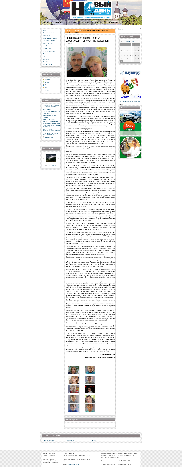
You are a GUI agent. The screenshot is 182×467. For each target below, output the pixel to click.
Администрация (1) (49, 440)
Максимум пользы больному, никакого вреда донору (51, 105)
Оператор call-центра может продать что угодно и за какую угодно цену (52, 125)
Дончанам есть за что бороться (49, 116)
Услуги (47, 85)
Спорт (45, 56)
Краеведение (47, 48)
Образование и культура (50, 38)
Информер (46, 62)
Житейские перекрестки (50, 46)
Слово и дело (47, 109)
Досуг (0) (94, 440)
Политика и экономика (49, 33)
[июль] (121, 41)
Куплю (47, 82)
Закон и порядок (48, 43)
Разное (47, 90)
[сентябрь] (138, 41)
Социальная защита (49, 40)
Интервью (46, 54)
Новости (45, 30)
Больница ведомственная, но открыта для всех (51, 112)
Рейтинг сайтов (47, 64)
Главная (68, 30)
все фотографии (52, 165)
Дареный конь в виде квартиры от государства (50, 120)
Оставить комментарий (73, 425)
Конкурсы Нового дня (49, 51)
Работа (47, 87)
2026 (132, 41)
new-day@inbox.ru (73, 464)
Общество (46, 59)
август (128, 41)
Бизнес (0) (70, 440)
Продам (47, 79)
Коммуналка (46, 35)
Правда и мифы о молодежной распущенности (51, 129)
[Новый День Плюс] (91, 19)
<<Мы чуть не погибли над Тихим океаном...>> (50, 133)
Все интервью (49, 137)
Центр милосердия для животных (129, 101)
